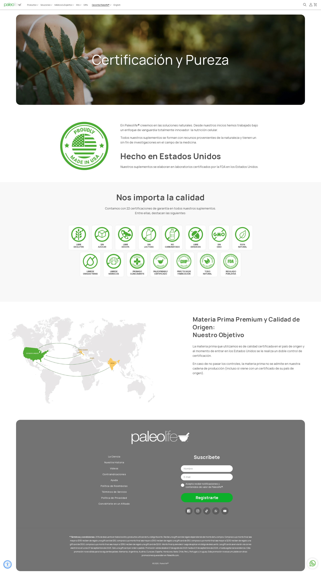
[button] (33, 5)
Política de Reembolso (114, 486)
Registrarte (207, 497)
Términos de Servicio (114, 491)
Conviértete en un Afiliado (114, 503)
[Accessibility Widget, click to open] (7, 564)
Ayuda (114, 480)
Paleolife (163, 563)
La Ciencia (114, 456)
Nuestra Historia (114, 462)
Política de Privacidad (114, 497)
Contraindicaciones (114, 474)
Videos (114, 468)
